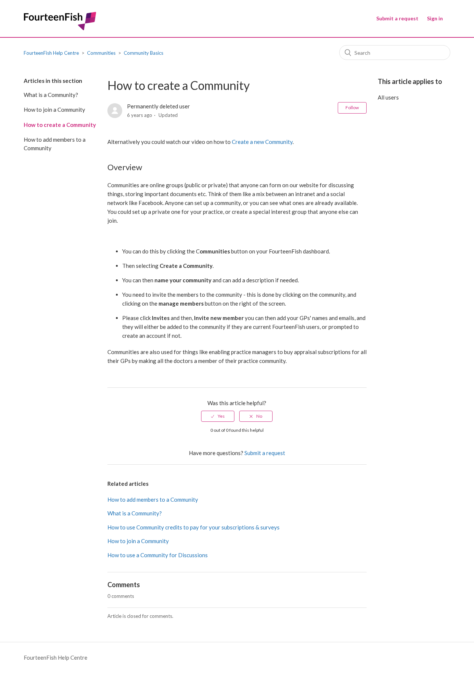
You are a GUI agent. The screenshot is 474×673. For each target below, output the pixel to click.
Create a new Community (262, 141)
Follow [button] (352, 107)
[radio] (217, 416)
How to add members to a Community (55, 143)
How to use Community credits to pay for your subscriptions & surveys (193, 527)
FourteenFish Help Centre (51, 53)
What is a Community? (51, 94)
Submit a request (397, 18)
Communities (101, 53)
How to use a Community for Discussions (157, 555)
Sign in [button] (435, 18)
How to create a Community (60, 124)
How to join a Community (54, 109)
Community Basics (143, 53)
